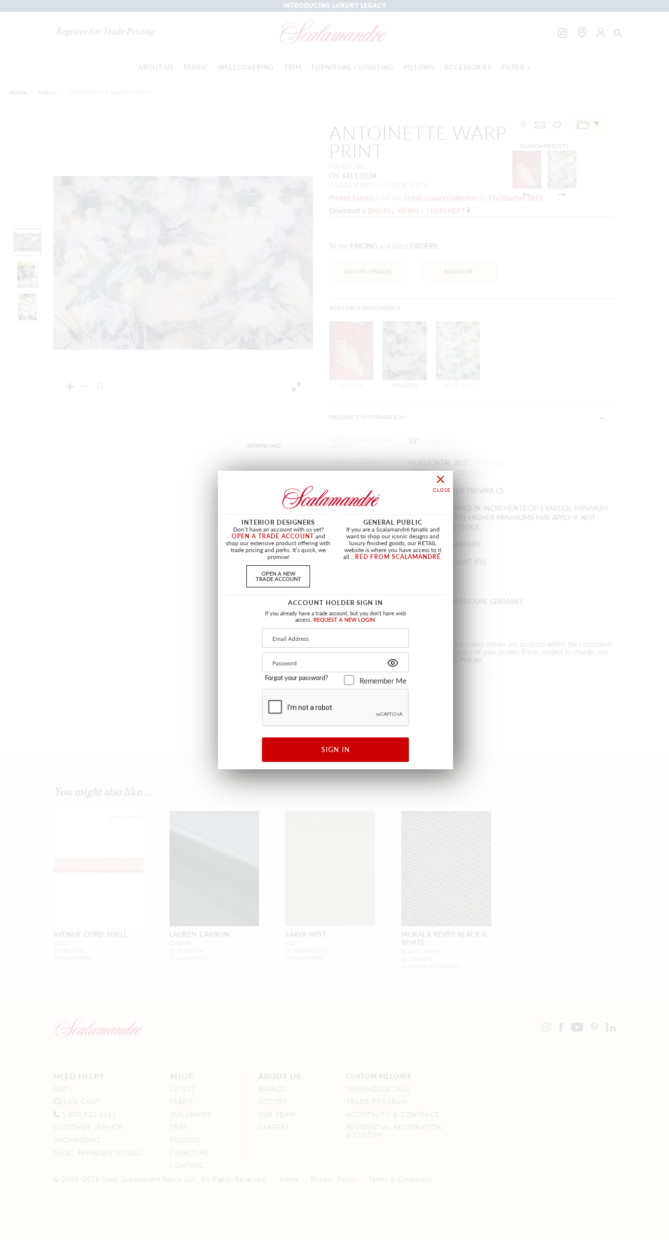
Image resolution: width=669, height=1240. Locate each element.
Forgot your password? (296, 677)
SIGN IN (335, 749)
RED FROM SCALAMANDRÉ (398, 557)
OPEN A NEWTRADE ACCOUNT (278, 575)
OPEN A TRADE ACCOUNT (273, 536)
